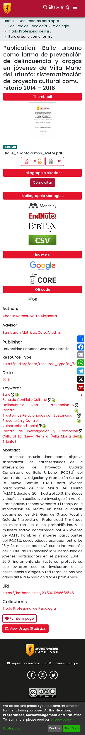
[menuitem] (50, 7)
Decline (54, 728)
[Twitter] (53, 675)
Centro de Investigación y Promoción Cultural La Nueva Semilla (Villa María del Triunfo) (40, 436)
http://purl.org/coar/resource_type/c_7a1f (40, 363)
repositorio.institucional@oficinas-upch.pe (45, 663)
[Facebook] (31, 675)
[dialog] (42, 718)
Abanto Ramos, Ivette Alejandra (29, 315)
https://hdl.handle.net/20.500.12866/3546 (38, 592)
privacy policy (61, 719)
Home (8, 20)
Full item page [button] (21, 618)
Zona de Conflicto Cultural (24, 399)
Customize (11, 728)
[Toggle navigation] (75, 7)
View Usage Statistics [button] (27, 628)
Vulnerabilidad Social (20, 425)
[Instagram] (42, 675)
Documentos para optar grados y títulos (40, 20)
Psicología (60, 26)
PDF (33, 161)
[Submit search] (45, 7)
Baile (6, 394)
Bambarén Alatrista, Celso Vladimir (32, 332)
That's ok (71, 728)
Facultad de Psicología (27, 26)
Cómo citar (42, 182)
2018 (6, 379)
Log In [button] (59, 7)
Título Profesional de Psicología (30, 31)
